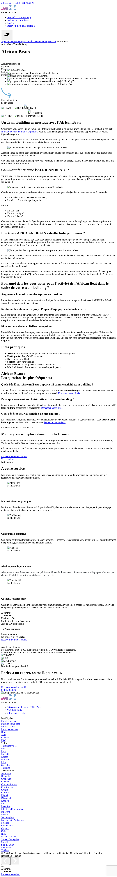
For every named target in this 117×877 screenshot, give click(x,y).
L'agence (11, 23)
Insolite (4, 814)
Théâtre (5, 850)
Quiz (3, 831)
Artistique (6, 773)
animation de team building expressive (19, 131)
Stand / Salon (7, 845)
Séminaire (6, 847)
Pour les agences (9, 721)
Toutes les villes (8, 746)
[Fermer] (2, 866)
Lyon (3, 751)
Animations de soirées (17, 20)
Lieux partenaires (9, 729)
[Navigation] (7, 35)
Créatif (4, 790)
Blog (3, 732)
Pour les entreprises (10, 724)
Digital (4, 795)
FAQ (3, 740)
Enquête (5, 801)
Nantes (4, 757)
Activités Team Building (19, 17)
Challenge (6, 779)
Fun (3, 803)
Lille (3, 762)
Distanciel (6, 798)
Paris (3, 748)
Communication (9, 784)
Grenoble (5, 765)
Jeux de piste (7, 817)
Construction (7, 787)
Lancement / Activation (12, 820)
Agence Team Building (12, 41)
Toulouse (5, 768)
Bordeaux (6, 759)
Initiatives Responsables (12, 809)
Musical (52, 41)
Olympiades (7, 825)
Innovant (5, 812)
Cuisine (5, 792)
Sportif (4, 842)
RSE (3, 834)
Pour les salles (8, 726)
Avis (3, 735)
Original (5, 828)
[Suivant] (14, 861)
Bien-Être (6, 776)
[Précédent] (5, 861)
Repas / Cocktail (9, 836)
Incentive (5, 806)
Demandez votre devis (69, 393)
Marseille (5, 754)
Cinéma (5, 781)
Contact (5, 737)
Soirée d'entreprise (10, 839)
